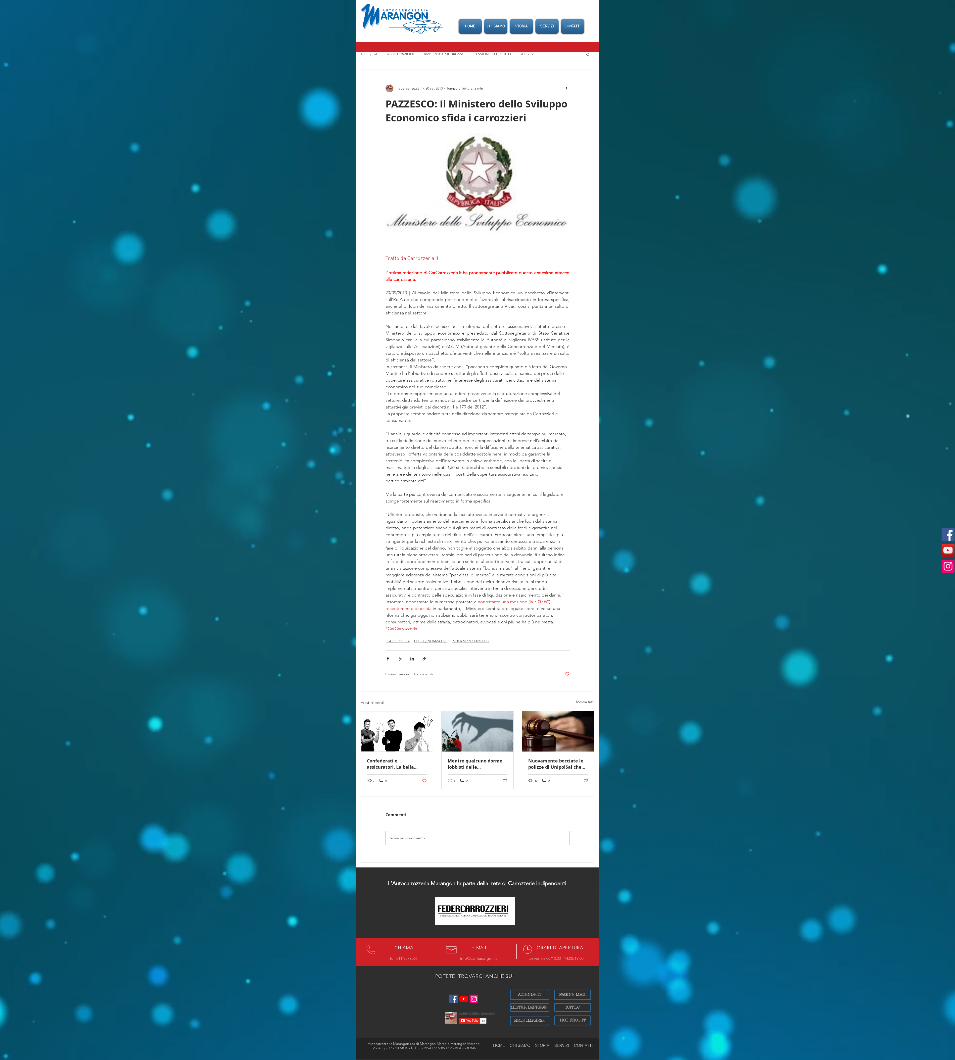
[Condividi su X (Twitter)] (400, 658)
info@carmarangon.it (478, 958)
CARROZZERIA (398, 641)
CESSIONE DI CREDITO (492, 54)
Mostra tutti (585, 702)
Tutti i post (369, 54)
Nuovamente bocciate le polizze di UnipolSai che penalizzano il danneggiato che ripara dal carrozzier (555, 764)
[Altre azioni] (567, 88)
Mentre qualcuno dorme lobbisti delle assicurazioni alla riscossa (477, 764)
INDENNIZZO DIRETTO (470, 641)
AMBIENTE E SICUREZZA (444, 54)
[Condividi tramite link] (424, 658)
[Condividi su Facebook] (387, 658)
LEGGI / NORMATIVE (430, 641)
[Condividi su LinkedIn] (412, 658)
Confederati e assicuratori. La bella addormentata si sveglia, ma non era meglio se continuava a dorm (395, 764)
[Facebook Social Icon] (948, 534)
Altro (525, 54)
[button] (588, 54)
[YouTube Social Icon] (948, 550)
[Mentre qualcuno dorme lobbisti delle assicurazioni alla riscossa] (478, 731)
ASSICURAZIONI (400, 54)
